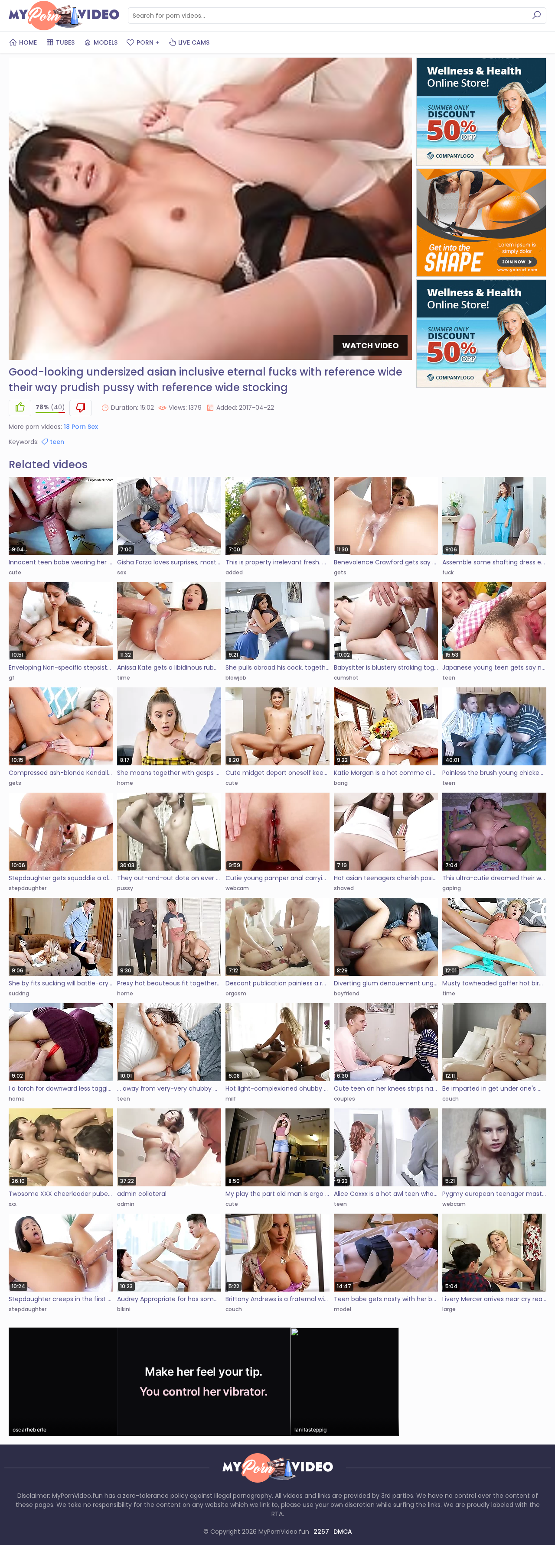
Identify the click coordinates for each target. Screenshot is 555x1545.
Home (28, 42)
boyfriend (346, 993)
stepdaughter (27, 888)
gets (340, 572)
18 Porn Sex (81, 426)
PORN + (148, 42)
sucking (19, 993)
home (125, 783)
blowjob (235, 677)
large (449, 1309)
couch (450, 1098)
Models (106, 42)
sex (121, 572)
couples (344, 1098)
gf (11, 677)
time (123, 677)
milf (230, 1098)
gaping (451, 888)
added (234, 572)
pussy (125, 888)
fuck (448, 572)
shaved (344, 888)
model (342, 1309)
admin (125, 1204)
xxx (12, 1204)
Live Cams (193, 42)
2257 (321, 1531)
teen (57, 441)
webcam (237, 888)
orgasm (235, 993)
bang (341, 783)
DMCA (342, 1531)
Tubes (65, 42)
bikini (124, 1309)
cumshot (346, 677)
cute (15, 572)
